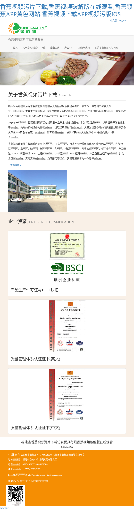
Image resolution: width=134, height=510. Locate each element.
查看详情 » (15, 165)
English (122, 20)
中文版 (113, 20)
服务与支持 (84, 47)
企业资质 (54, 47)
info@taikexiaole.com (36, 475)
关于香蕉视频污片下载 (34, 47)
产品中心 (69, 47)
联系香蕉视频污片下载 (106, 47)
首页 (15, 47)
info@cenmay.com (54, 475)
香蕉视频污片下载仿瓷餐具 (25, 39)
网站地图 (4, 508)
